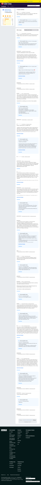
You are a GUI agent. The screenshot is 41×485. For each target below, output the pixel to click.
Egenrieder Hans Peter (26, 216)
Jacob (23, 187)
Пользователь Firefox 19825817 (23, 251)
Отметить (18, 16)
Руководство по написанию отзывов (12, 457)
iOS (18, 438)
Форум (10, 450)
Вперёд (34, 420)
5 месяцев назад (27, 161)
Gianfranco (24, 124)
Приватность (3, 474)
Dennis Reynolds (25, 303)
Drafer (23, 156)
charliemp (23, 12)
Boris (23, 281)
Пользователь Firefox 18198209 (23, 415)
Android (19, 440)
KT (22, 358)
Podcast (19, 470)
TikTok (19, 467)
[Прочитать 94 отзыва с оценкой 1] (8, 24)
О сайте (11, 431)
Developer (11, 467)
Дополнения (12, 430)
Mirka (23, 161)
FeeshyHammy (24, 119)
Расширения (3, 6)
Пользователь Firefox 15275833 (23, 172)
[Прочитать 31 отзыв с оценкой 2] (8, 23)
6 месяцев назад (26, 358)
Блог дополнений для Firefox (12, 435)
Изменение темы (29, 480)
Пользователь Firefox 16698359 (23, 388)
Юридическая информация (15, 474)
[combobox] (33, 5)
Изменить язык (28, 477)
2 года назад (28, 12)
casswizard (24, 51)
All (18, 444)
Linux (19, 442)
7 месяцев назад (32, 409)
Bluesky (19, 469)
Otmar (23, 256)
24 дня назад (29, 33)
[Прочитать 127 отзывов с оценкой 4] (8, 20)
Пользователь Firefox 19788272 (23, 83)
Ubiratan (23, 393)
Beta (27, 433)
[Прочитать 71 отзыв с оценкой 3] (8, 21)
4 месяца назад (27, 156)
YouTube (19, 465)
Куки (8, 474)
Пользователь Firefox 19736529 (23, 409)
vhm (22, 325)
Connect (11, 463)
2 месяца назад (32, 83)
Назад (20, 420)
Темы (8, 6)
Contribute (11, 465)
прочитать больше (20, 60)
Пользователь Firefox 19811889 (23, 277)
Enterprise (28, 437)
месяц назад (28, 51)
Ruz (22, 93)
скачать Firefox (30, 1)
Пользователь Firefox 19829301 (23, 221)
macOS (19, 436)
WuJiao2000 (24, 33)
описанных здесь (13, 477)
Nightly (27, 431)
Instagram (20, 463)
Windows (19, 435)
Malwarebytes (9, 12)
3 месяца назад (26, 93)
